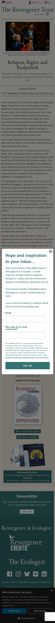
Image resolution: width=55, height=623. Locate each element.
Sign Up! (27, 365)
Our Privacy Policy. (42, 357)
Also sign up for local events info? (16, 328)
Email (8, 313)
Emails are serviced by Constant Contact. (20, 357)
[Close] (50, 251)
